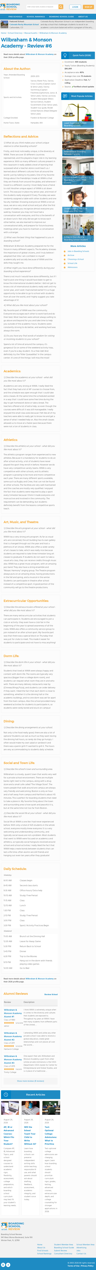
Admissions (73, 267)
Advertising (81, 1247)
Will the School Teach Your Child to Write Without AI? (30, 1136)
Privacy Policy (87, 1266)
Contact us (81, 1253)
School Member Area (85, 1244)
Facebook (8, 1264)
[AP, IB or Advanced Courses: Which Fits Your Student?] (10, 1108)
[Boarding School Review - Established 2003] (10, 7)
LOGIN (75, 7)
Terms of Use (74, 1266)
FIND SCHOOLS (15, 17)
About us (41, 1247)
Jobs (78, 1250)
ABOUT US (83, 17)
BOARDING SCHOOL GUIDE (61, 17)
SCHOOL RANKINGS (36, 17)
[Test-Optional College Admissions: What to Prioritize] (51, 1108)
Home (39, 1244)
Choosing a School (76, 259)
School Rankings (44, 1253)
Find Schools (42, 1250)
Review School (51, 994)
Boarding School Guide (64, 1247)
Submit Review (60, 1250)
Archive (71, 255)
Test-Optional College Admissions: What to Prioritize (51, 1136)
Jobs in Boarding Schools (78, 251)
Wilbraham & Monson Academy (40, 54)
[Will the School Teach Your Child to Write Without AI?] (31, 1108)
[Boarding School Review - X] (3, 1265)
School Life (72, 263)
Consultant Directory (63, 1253)
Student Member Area (63, 1244)
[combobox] (40, 6)
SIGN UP (88, 7)
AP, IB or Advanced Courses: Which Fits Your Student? (9, 1136)
